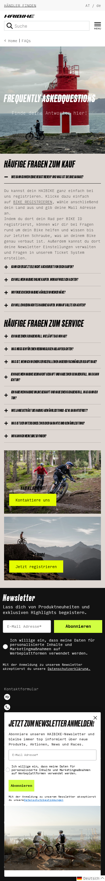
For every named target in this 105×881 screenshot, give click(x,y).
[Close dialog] (95, 717)
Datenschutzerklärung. (69, 669)
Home (12, 40)
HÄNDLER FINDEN (20, 5)
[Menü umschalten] (97, 26)
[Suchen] (10, 26)
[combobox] (46, 26)
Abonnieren (78, 626)
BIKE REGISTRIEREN (32, 201)
